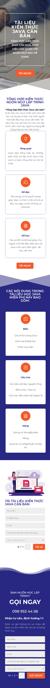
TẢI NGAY (25, 73)
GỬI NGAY (36, 675)
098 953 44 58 (25, 611)
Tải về (39, 546)
